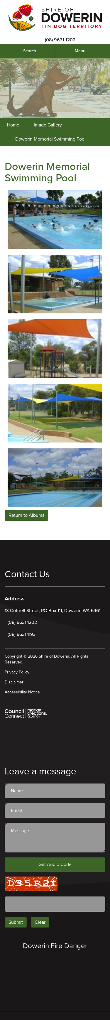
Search (29, 50)
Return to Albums (26, 515)
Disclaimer (14, 682)
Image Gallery (48, 125)
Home (13, 125)
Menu (80, 50)
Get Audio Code (55, 864)
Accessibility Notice (22, 692)
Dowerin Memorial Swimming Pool (50, 139)
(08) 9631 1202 (60, 40)
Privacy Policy (17, 672)
